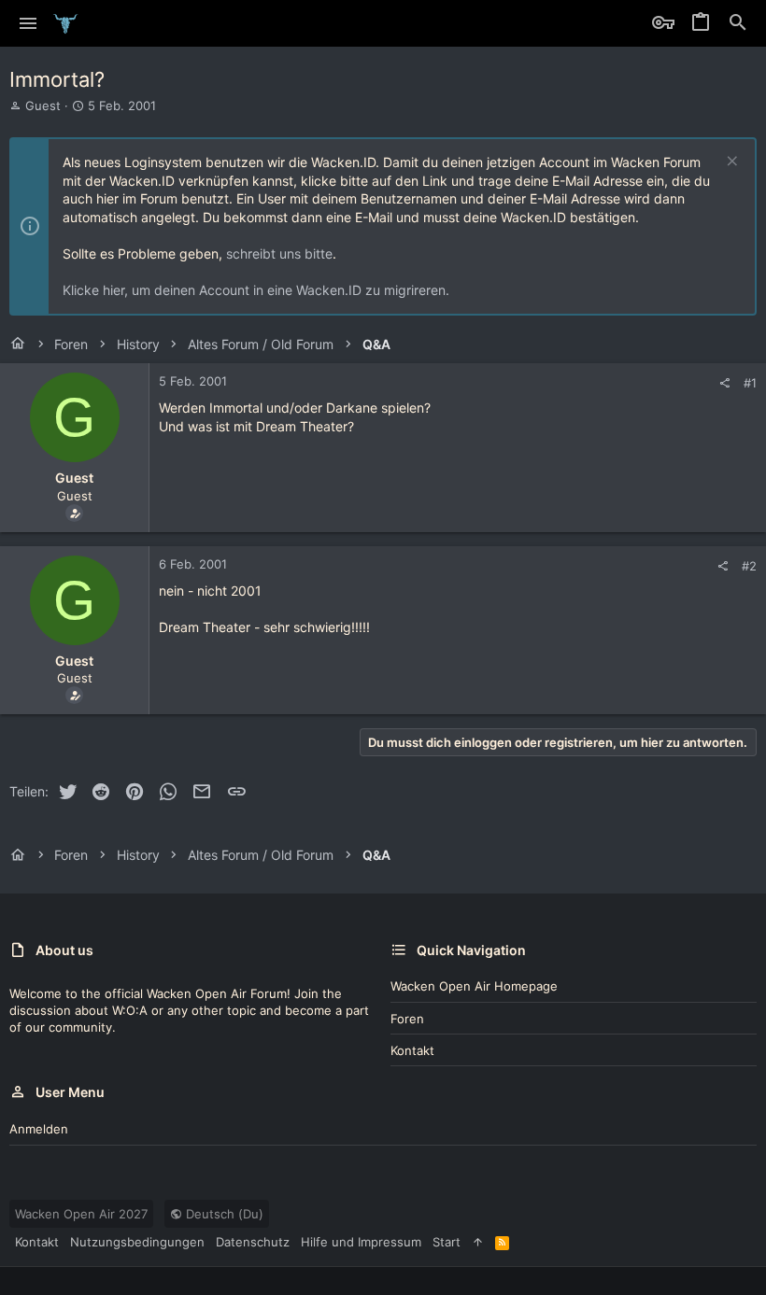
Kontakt (412, 1050)
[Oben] (477, 1242)
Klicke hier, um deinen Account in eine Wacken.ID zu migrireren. (256, 290)
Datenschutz (253, 1241)
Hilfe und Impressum (361, 1241)
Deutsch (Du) (222, 1213)
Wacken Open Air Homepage (474, 985)
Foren (407, 1018)
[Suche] (738, 23)
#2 (749, 565)
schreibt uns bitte (279, 253)
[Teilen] (724, 383)
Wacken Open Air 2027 (81, 1213)
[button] (28, 23)
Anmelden (38, 1128)
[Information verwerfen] (730, 163)
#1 (750, 382)
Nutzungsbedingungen (137, 1241)
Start (447, 1241)
